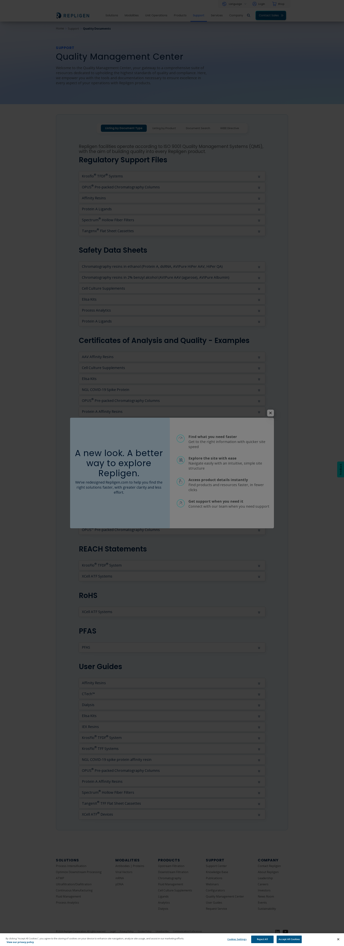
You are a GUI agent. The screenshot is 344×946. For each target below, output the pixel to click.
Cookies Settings (237, 939)
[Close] (338, 939)
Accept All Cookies (289, 939)
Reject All (262, 939)
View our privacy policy (20, 942)
